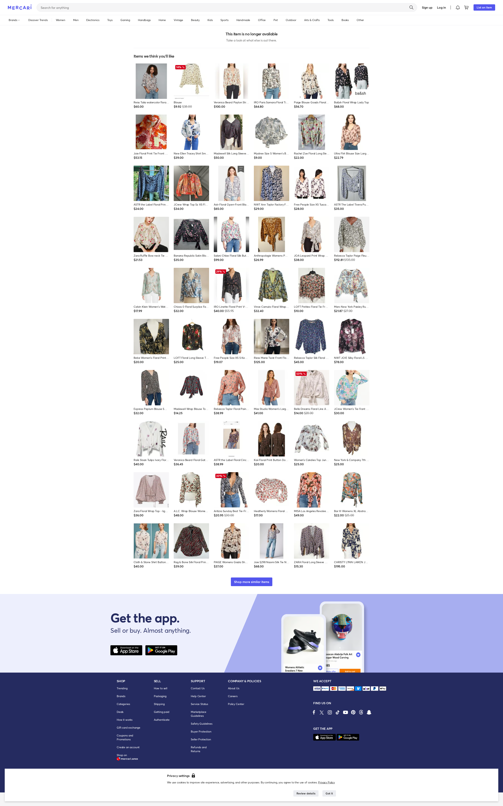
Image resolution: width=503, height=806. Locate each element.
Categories (123, 704)
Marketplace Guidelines (198, 714)
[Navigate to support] (317, 688)
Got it (329, 793)
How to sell (160, 688)
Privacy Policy (326, 782)
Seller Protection (201, 739)
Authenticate (162, 720)
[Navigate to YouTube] (345, 712)
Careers (233, 696)
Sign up (427, 7)
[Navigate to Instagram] (330, 712)
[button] (458, 7)
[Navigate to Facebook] (314, 712)
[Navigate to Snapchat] (369, 712)
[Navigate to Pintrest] (353, 712)
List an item (484, 7)
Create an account (128, 747)
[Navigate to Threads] (361, 712)
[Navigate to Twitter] (322, 712)
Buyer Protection (201, 731)
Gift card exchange (128, 727)
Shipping (159, 704)
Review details (305, 793)
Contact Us (197, 688)
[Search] (411, 7)
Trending (122, 688)
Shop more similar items (251, 582)
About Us (233, 688)
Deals (120, 712)
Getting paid (161, 712)
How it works (124, 720)
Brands (121, 696)
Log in (441, 7)
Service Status (199, 704)
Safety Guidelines (201, 723)
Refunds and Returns (199, 749)
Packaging (160, 696)
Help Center (198, 696)
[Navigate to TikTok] (337, 712)
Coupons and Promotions (125, 737)
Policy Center (236, 704)
